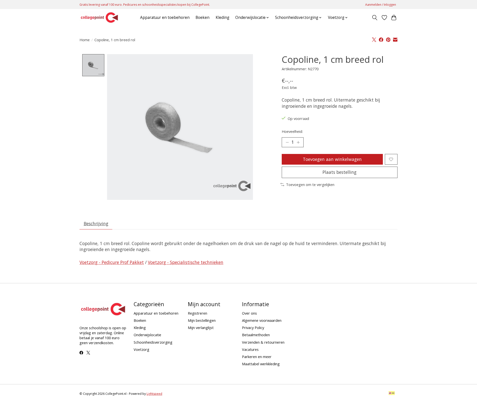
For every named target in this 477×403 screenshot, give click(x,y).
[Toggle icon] (374, 17)
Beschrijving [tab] (96, 223)
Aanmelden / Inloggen (380, 4)
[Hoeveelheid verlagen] (287, 142)
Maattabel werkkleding (261, 363)
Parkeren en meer (257, 356)
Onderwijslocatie (147, 334)
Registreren (197, 313)
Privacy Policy (253, 327)
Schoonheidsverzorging (153, 342)
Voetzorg (141, 349)
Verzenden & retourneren (263, 342)
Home (85, 39)
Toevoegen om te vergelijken (310, 184)
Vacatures (250, 349)
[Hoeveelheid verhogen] (298, 142)
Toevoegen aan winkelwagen (332, 159)
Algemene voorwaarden (261, 320)
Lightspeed (154, 394)
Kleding (222, 17)
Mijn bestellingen (202, 320)
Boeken (202, 17)
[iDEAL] (392, 393)
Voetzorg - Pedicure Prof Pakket (112, 262)
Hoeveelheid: (292, 131)
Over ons (249, 313)
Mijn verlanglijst (201, 327)
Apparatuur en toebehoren (165, 17)
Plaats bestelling (339, 172)
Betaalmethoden (256, 334)
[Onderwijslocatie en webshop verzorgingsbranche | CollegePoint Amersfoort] (99, 17)
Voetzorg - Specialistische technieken (185, 262)
